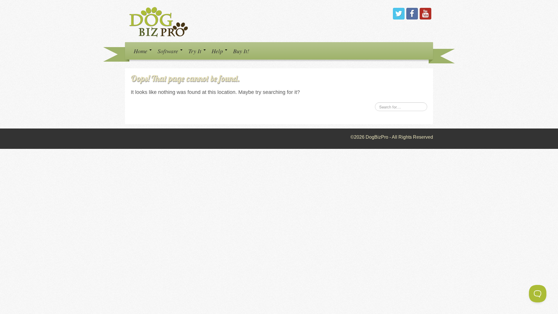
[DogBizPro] (159, 20)
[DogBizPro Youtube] (425, 13)
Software (169, 51)
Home (141, 51)
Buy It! (241, 51)
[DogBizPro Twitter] (399, 13)
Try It (195, 51)
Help (218, 51)
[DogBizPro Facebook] (412, 13)
